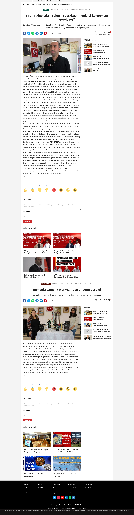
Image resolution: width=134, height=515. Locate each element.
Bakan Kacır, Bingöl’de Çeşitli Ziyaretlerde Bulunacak (34, 276)
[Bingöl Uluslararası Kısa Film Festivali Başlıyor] (37, 463)
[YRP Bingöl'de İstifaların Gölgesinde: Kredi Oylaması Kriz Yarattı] (67, 264)
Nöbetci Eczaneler (89, 487)
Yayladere (27, 493)
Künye (56, 505)
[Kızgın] (54, 186)
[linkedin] (41, 33)
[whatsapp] (32, 33)
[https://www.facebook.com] (62, 497)
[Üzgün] (75, 186)
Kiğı (25, 490)
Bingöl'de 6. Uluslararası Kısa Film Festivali (66, 475)
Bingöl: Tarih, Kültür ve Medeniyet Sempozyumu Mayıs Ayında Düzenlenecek (36, 451)
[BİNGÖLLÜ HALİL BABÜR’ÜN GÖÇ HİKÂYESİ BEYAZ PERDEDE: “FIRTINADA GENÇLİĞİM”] (67, 439)
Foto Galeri (49, 1)
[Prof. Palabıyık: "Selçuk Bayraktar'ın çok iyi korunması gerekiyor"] (52, 55)
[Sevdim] (39, 186)
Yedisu (40, 493)
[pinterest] (45, 33)
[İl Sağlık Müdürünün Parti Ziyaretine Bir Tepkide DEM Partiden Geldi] (37, 240)
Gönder (27, 221)
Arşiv (69, 493)
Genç (25, 487)
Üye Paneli (72, 1)
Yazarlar (61, 1)
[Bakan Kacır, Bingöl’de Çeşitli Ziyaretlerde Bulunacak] (37, 264)
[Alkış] (32, 186)
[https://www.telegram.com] (73, 497)
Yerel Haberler (72, 487)
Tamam (74, 513)
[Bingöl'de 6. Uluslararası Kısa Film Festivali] (67, 463)
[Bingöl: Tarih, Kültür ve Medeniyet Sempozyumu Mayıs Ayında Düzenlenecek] (37, 439)
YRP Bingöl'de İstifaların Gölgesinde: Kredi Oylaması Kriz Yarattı (65, 276)
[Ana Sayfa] (23, 4)
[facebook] (24, 33)
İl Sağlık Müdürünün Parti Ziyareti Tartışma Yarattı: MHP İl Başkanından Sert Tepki (65, 252)
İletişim (61, 505)
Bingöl (40, 484)
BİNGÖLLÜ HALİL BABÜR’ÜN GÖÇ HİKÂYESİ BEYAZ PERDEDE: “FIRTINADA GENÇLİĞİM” (66, 451)
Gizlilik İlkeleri (78, 505)
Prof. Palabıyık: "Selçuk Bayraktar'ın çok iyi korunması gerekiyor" (54, 4)
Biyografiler (56, 493)
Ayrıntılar (68, 513)
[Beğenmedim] (46, 186)
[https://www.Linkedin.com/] (66, 497)
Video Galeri (38, 1)
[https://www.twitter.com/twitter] (54, 497)
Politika (34, 4)
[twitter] (28, 33)
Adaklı (26, 484)
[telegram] (37, 33)
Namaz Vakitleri (88, 490)
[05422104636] (70, 497)
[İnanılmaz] (68, 186)
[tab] (28, 199)
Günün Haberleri (73, 490)
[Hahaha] (61, 186)
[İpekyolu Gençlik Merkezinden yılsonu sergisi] (52, 323)
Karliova (40, 487)
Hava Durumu (88, 484)
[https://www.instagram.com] (58, 497)
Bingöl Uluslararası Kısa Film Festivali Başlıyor (34, 475)
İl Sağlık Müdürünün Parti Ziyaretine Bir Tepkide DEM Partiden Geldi (36, 252)
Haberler (28, 4)
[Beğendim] (25, 186)
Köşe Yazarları (57, 490)
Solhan (40, 490)
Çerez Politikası (68, 505)
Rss (52, 505)
